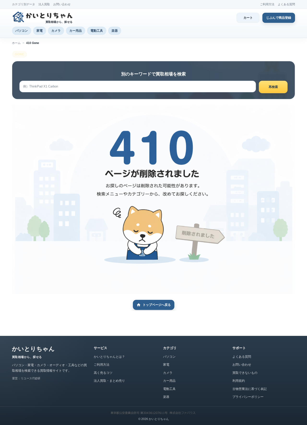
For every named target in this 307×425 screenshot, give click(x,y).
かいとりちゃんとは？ (109, 356)
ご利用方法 (267, 4)
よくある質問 (286, 4)
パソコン (21, 30)
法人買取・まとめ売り (109, 380)
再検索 (273, 87)
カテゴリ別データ (23, 4)
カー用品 (75, 30)
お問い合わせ (62, 4)
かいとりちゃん (33, 348)
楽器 (115, 30)
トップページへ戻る (157, 305)
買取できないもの (244, 373)
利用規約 (238, 380)
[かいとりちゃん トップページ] (43, 17)
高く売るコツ (103, 373)
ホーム (16, 43)
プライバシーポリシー (248, 397)
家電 (39, 30)
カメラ (56, 30)
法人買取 (44, 4)
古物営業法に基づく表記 (249, 389)
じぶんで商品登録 (278, 17)
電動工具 (96, 30)
